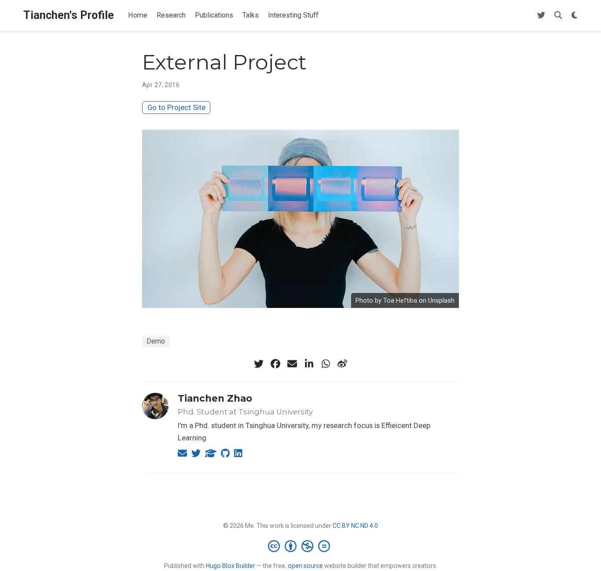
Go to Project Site (176, 107)
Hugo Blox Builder (230, 565)
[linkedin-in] (308, 363)
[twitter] (258, 363)
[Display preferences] (575, 16)
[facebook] (275, 363)
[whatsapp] (325, 363)
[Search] (558, 16)
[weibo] (342, 363)
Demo (156, 341)
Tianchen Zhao (215, 398)
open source (305, 565)
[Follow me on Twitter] (541, 16)
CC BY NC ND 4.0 (355, 525)
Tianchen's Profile (68, 15)
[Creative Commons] (300, 546)
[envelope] (292, 363)
